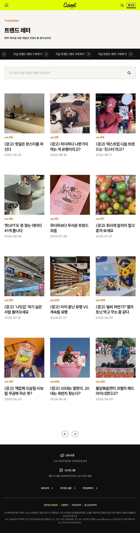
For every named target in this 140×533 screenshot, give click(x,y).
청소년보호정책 (90, 505)
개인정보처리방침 (50, 505)
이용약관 (64, 505)
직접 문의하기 (88, 488)
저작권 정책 (76, 505)
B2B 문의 (45, 488)
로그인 (131, 5)
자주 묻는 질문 (65, 488)
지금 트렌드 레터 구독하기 (31, 54)
